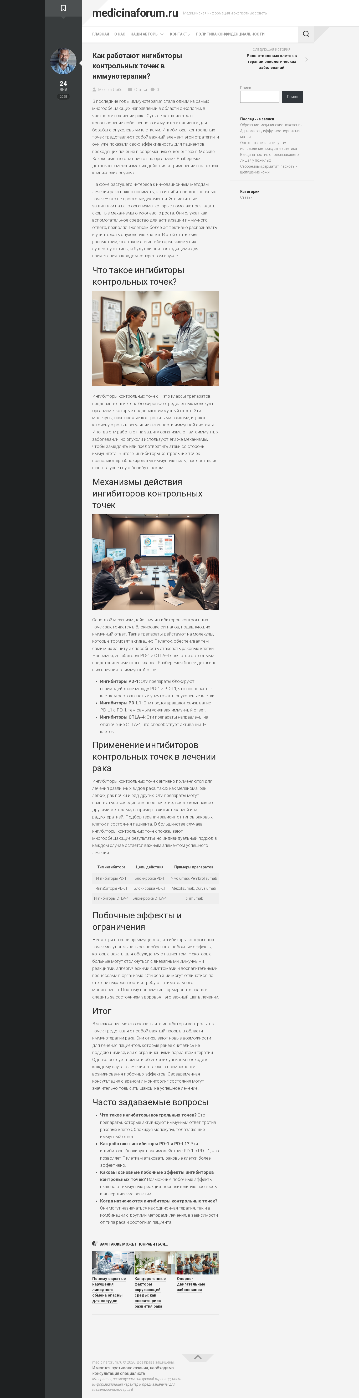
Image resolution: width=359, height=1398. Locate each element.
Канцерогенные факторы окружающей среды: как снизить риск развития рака (150, 1292)
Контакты (180, 34)
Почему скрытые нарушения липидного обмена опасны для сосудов (109, 1289)
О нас (119, 34)
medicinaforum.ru (135, 13)
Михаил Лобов (111, 89)
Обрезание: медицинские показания (271, 125)
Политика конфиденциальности (230, 34)
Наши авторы (144, 34)
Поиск (245, 88)
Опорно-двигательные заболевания (191, 1284)
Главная (100, 34)
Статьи (140, 89)
